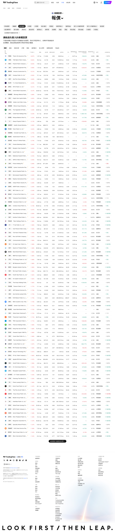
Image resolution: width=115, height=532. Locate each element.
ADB (10, 359)
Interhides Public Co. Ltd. (19, 401)
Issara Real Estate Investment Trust (20, 309)
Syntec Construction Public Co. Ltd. (20, 167)
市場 (62, 2)
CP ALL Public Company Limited (20, 355)
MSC (10, 301)
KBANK (9, 136)
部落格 (57, 490)
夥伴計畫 (100, 473)
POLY (10, 63)
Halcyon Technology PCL (19, 351)
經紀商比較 (58, 471)
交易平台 (100, 465)
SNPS (9, 424)
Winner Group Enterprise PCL (20, 106)
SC (9, 244)
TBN (10, 320)
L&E (10, 67)
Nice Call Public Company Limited (20, 236)
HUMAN (10, 201)
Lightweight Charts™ (103, 461)
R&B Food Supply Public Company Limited (20, 255)
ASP (10, 79)
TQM (10, 59)
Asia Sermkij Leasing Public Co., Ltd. (20, 294)
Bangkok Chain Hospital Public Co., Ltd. (20, 148)
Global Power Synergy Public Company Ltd (20, 405)
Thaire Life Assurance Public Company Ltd (20, 56)
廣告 (99, 470)
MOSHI (9, 251)
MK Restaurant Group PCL (19, 263)
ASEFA (9, 186)
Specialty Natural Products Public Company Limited (20, 424)
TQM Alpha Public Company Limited (20, 60)
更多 (74, 2)
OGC (10, 336)
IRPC (10, 190)
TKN (10, 198)
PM (9, 144)
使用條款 (57, 508)
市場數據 (57, 461)
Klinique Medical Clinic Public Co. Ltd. (20, 117)
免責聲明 (57, 510)
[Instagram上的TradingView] (14, 460)
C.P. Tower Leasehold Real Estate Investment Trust (20, 374)
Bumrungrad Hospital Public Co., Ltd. (20, 175)
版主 (79, 467)
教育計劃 (100, 475)
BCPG (9, 409)
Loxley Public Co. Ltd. (18, 344)
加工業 (98, 63)
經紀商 (68, 2)
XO (9, 386)
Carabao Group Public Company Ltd (20, 205)
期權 (36, 500)
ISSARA (10, 309)
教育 (79, 473)
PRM (10, 213)
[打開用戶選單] (101, 2)
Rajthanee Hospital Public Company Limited (20, 155)
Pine (36, 473)
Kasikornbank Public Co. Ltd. (20, 136)
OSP (10, 75)
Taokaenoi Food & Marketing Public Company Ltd (20, 198)
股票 (36, 463)
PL (9, 382)
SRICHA (10, 71)
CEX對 (36, 470)
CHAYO (10, 393)
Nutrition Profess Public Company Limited (20, 217)
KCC (10, 98)
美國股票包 (58, 481)
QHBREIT (10, 125)
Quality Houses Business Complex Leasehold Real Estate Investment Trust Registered (20, 125)
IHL (9, 401)
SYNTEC (10, 167)
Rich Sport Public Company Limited (20, 271)
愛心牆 (79, 460)
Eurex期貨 (57, 480)
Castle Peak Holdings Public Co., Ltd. (20, 113)
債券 (36, 466)
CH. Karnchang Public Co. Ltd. (20, 367)
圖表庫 (100, 460)
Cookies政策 (58, 513)
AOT (10, 248)
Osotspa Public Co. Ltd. (19, 75)
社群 (57, 2)
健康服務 (98, 117)
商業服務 (98, 179)
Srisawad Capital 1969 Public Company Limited (20, 332)
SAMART (10, 305)
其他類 (98, 98)
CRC (10, 90)
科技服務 (98, 301)
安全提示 (57, 517)
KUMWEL (10, 132)
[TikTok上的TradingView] (23, 460)
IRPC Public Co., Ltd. (18, 190)
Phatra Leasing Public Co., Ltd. (20, 382)
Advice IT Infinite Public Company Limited (20, 140)
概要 (56, 468)
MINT (10, 436)
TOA (10, 232)
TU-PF (9, 82)
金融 (97, 56)
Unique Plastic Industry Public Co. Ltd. (20, 182)
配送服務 (98, 94)
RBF (10, 255)
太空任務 (57, 488)
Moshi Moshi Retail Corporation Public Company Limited (20, 251)
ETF (36, 465)
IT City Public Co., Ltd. (18, 225)
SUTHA (10, 102)
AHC (10, 171)
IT (9, 225)
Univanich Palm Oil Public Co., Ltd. (20, 209)
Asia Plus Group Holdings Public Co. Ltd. (20, 79)
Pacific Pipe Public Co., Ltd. (20, 274)
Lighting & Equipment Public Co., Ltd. (20, 67)
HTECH (9, 351)
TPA (10, 390)
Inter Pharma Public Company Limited (20, 228)
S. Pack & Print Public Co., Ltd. (20, 194)
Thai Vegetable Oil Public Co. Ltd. (20, 109)
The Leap (57, 473)
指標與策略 (80, 480)
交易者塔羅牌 (58, 502)
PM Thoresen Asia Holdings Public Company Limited (20, 347)
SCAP (9, 332)
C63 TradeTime (59, 503)
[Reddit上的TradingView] (26, 460)
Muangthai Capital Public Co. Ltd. (20, 370)
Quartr (25, 478)
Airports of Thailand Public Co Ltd (20, 248)
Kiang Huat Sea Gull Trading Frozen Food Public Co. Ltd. (20, 328)
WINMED (10, 94)
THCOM (10, 286)
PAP (10, 274)
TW (97, 2)
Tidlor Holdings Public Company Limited (20, 221)
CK (9, 367)
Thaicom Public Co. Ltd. (19, 286)
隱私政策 (57, 512)
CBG (10, 205)
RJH (10, 155)
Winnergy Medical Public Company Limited (20, 94)
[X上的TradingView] (4, 460)
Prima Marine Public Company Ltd (20, 213)
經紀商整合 (101, 471)
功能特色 (57, 458)
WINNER (10, 106)
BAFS (9, 267)
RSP (10, 271)
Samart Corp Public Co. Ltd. (20, 305)
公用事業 (98, 86)
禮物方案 (57, 463)
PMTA (9, 347)
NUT (10, 217)
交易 (79, 471)
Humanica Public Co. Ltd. (19, 202)
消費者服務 (99, 263)
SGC (10, 278)
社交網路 (80, 458)
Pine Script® (38, 503)
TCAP (9, 317)
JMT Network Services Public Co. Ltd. (20, 290)
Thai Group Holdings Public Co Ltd (20, 282)
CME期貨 (57, 478)
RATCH (9, 432)
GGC (10, 313)
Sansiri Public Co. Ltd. (18, 152)
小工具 (100, 458)
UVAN (9, 209)
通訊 (97, 286)
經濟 (36, 486)
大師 (79, 481)
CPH (10, 113)
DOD (10, 297)
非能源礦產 (99, 102)
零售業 (98, 90)
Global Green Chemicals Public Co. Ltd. (20, 313)
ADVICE (10, 140)
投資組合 (37, 496)
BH (9, 175)
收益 (36, 488)
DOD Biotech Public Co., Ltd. (20, 298)
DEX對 (36, 471)
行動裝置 (37, 508)
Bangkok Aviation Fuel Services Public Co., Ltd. (20, 267)
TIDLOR (10, 221)
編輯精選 (80, 475)
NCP (10, 236)
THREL (9, 56)
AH (9, 159)
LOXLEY (10, 343)
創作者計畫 (80, 463)
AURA (9, 413)
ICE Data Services (14, 467)
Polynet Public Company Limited (20, 63)
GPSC (9, 405)
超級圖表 (37, 458)
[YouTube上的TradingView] (10, 460)
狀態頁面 (57, 520)
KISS (10, 178)
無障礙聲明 (58, 515)
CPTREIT (10, 374)
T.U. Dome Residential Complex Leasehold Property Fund (20, 83)
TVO (10, 109)
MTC (10, 370)
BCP (10, 420)
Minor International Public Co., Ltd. (20, 436)
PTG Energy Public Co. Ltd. (20, 259)
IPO (36, 492)
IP (9, 228)
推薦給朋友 (80, 461)
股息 (36, 490)
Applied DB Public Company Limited (20, 359)
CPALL (9, 355)
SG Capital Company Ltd (19, 278)
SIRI (10, 152)
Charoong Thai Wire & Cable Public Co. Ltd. (20, 378)
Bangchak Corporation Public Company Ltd (20, 420)
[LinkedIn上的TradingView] (17, 460)
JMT (10, 290)
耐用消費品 (99, 159)
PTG (10, 259)
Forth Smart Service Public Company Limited (20, 428)
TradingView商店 (59, 500)
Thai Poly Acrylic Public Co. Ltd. (20, 390)
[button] (55, 2)
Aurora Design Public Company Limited (20, 413)
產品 (52, 2)
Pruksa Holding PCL (18, 163)
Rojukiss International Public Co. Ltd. (20, 179)
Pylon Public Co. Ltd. (18, 129)
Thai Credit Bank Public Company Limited (20, 340)
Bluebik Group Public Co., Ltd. (20, 397)
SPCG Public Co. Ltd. (18, 86)
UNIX (10, 182)
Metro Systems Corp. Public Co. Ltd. (20, 301)
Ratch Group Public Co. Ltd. (20, 432)
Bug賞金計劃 (58, 518)
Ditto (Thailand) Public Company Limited (20, 416)
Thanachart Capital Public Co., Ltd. (20, 317)
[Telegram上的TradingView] (20, 460)
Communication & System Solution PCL (20, 240)
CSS (10, 240)
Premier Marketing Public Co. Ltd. (20, 144)
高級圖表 (100, 463)
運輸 (97, 213)
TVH (10, 324)
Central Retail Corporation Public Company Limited (20, 90)
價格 (56, 460)
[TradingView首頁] (10, 2)
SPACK (9, 194)
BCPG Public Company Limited (20, 409)
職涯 (56, 493)
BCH (10, 148)
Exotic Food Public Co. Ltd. (20, 386)
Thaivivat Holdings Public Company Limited (20, 324)
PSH (10, 163)
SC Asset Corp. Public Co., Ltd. (20, 244)
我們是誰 (57, 486)
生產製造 (98, 67)
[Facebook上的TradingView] (7, 460)
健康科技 (98, 217)
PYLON (9, 129)
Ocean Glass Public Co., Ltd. (20, 336)
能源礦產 (98, 190)
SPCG (9, 86)
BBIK (10, 397)
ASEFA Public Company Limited (20, 186)
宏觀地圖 (37, 502)
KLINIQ (9, 117)
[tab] (7, 26)
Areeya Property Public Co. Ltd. (20, 121)
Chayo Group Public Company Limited (20, 393)
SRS (10, 363)
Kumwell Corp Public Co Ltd (20, 132)
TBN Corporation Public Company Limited (20, 321)
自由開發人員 (81, 483)
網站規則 (80, 465)
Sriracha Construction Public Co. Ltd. (20, 71)
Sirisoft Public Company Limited (20, 363)
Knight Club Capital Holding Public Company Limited (20, 98)
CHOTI (9, 328)
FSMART (10, 428)
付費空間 (80, 485)
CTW (10, 378)
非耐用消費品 (99, 75)
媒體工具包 (58, 495)
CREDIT (10, 340)
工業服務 (98, 71)
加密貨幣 (37, 468)
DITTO (9, 416)
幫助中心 (57, 492)
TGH (10, 282)
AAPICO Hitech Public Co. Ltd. (20, 159)
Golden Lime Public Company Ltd (20, 102)
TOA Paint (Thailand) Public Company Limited (20, 232)
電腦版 (36, 510)
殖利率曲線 (38, 498)
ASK (10, 294)
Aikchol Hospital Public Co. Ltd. (20, 171)
